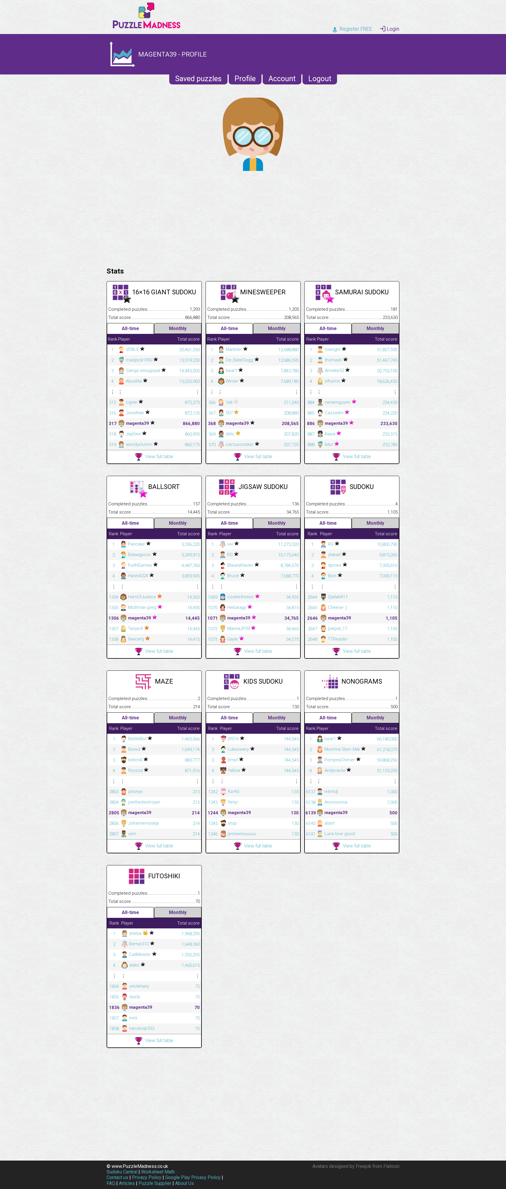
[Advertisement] (253, 217)
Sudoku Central (122, 1172)
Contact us (117, 1177)
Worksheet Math (158, 1172)
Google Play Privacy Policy (192, 1177)
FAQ (111, 1183)
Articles (127, 1183)
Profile (245, 78)
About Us (184, 1183)
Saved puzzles (198, 78)
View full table (159, 456)
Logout (319, 78)
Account (282, 78)
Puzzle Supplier (155, 1183)
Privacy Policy (146, 1177)
